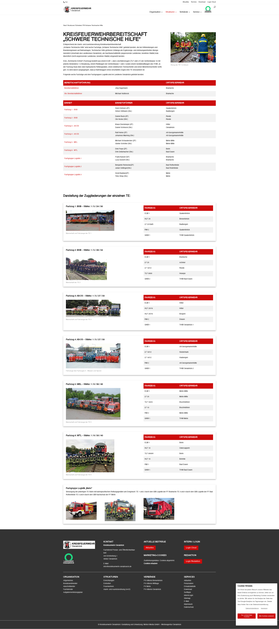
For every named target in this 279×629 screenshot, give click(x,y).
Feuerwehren (108, 586)
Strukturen (170, 12)
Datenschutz (189, 607)
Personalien (189, 583)
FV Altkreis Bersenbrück (153, 580)
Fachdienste (68, 589)
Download (202, 2)
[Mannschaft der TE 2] (86, 279)
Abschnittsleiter (69, 586)
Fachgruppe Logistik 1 (73, 158)
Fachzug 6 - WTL (71, 150)
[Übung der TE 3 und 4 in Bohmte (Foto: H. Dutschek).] (193, 62)
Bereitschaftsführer (71, 88)
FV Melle (147, 586)
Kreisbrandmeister (70, 583)
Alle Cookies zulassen (266, 616)
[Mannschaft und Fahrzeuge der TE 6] (90, 472)
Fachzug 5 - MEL (70, 142)
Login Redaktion (193, 561)
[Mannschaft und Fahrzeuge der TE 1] (90, 230)
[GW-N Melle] (159, 519)
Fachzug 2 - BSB (70, 118)
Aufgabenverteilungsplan (73, 592)
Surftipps (187, 592)
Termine (193, 2)
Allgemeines (68, 580)
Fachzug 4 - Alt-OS (71, 134)
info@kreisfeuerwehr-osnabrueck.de (117, 567)
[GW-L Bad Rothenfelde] (120, 521)
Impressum (188, 604)
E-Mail (186, 601)
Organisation (155, 12)
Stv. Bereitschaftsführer (73, 94)
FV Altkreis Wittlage (151, 583)
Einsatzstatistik (190, 586)
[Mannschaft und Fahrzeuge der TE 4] (93, 368)
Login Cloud (212, 2)
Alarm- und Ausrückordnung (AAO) (116, 589)
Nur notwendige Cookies (246, 616)
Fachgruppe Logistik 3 (73, 175)
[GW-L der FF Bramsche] (81, 519)
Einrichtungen (108, 580)
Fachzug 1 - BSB (70, 110)
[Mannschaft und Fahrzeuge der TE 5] (93, 419)
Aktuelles (186, 2)
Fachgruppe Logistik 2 (73, 167)
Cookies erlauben (150, 563)
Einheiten (107, 583)
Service (196, 12)
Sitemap (187, 598)
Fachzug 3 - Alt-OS (71, 126)
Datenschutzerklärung (252, 608)
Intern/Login (188, 595)
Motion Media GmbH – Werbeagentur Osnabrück (162, 625)
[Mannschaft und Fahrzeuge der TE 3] (93, 316)
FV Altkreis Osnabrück (152, 589)
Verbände (184, 12)
